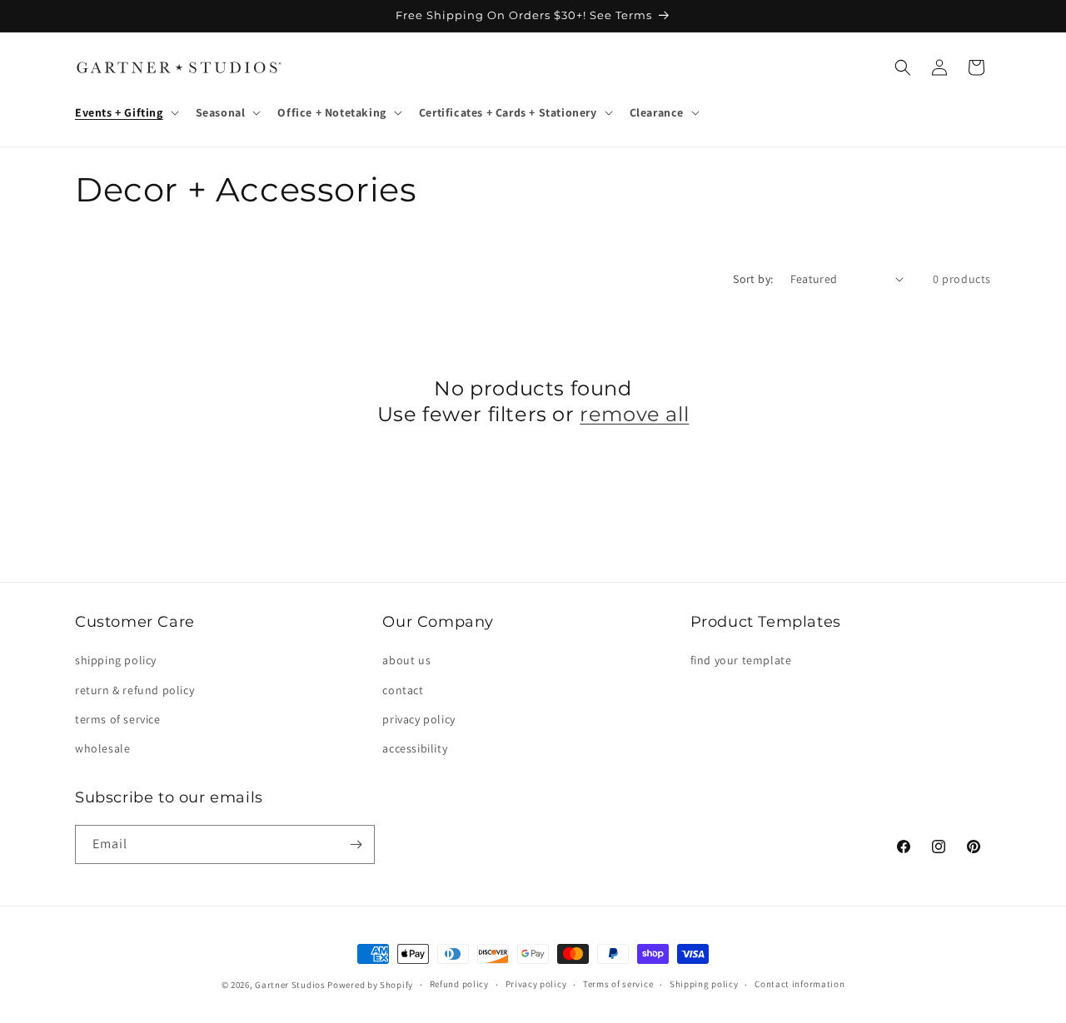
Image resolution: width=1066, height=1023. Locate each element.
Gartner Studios (290, 985)
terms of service (118, 719)
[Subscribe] (355, 844)
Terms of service (618, 984)
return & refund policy (134, 690)
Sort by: (753, 278)
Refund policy (459, 984)
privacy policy (418, 719)
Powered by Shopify (370, 985)
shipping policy (116, 660)
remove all (634, 414)
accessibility (414, 748)
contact (402, 690)
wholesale (102, 748)
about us (406, 660)
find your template (741, 660)
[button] (125, 112)
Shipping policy (704, 984)
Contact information (799, 984)
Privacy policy (536, 984)
